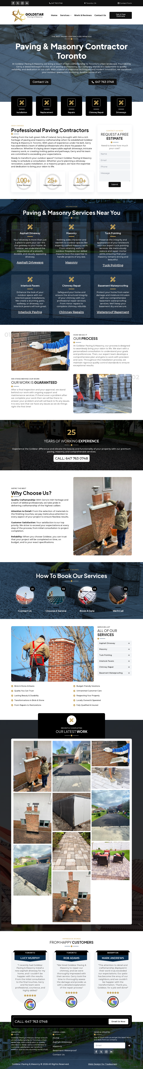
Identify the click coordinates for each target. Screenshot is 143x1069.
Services (64, 15)
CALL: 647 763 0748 (71, 458)
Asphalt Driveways (30, 262)
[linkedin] (27, 3)
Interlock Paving (30, 312)
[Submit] (129, 1045)
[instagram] (22, 3)
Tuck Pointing (113, 265)
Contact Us (100, 15)
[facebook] (13, 3)
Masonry (71, 262)
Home (54, 15)
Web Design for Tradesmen (102, 1064)
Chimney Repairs (71, 312)
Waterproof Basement (113, 312)
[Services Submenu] (70, 15)
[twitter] (18, 3)
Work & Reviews (83, 15)
